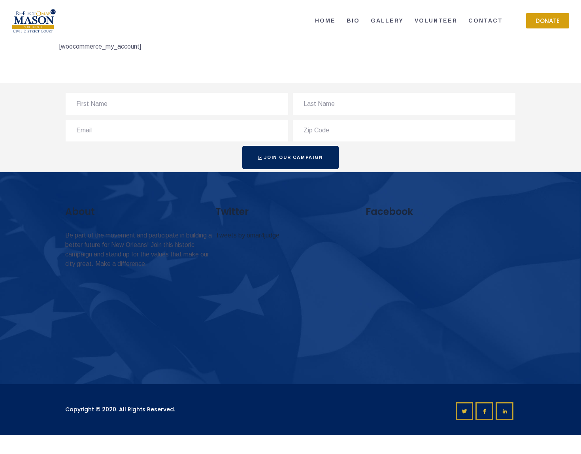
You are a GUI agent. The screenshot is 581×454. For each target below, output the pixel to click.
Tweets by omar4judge (247, 235)
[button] (547, 20)
